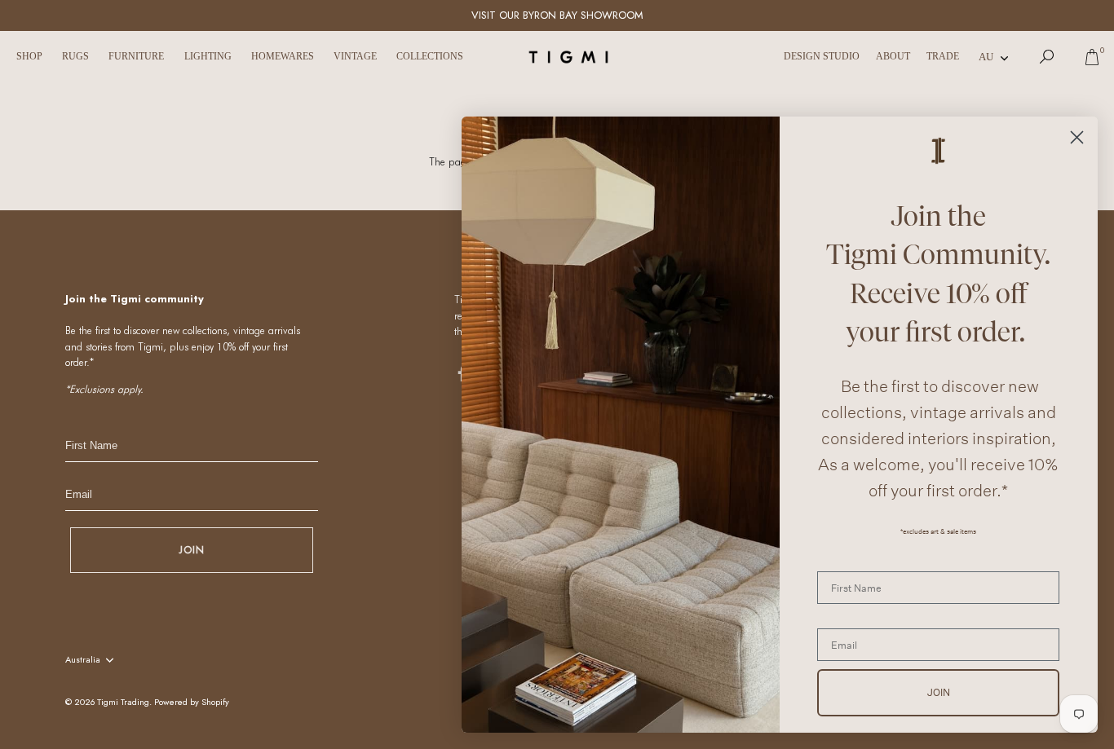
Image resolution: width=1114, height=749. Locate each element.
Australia (82, 660)
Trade (942, 56)
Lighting (208, 56)
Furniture (136, 56)
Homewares (282, 56)
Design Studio (822, 56)
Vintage (355, 56)
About (893, 56)
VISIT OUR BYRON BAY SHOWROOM (557, 15)
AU (986, 57)
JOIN (192, 550)
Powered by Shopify (191, 701)
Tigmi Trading (123, 701)
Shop (29, 56)
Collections (429, 56)
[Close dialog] (1077, 137)
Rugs (75, 56)
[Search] (1047, 57)
